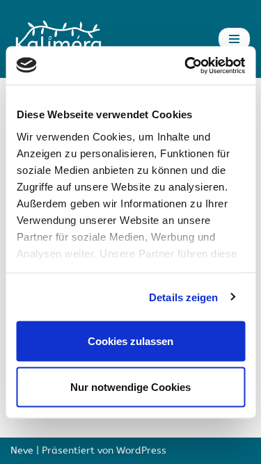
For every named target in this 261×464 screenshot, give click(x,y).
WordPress (141, 450)
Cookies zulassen (130, 341)
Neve (21, 450)
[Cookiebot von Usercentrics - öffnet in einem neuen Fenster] (186, 65)
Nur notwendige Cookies (130, 386)
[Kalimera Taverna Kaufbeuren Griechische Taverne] (61, 39)
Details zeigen (183, 297)
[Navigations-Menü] (234, 39)
